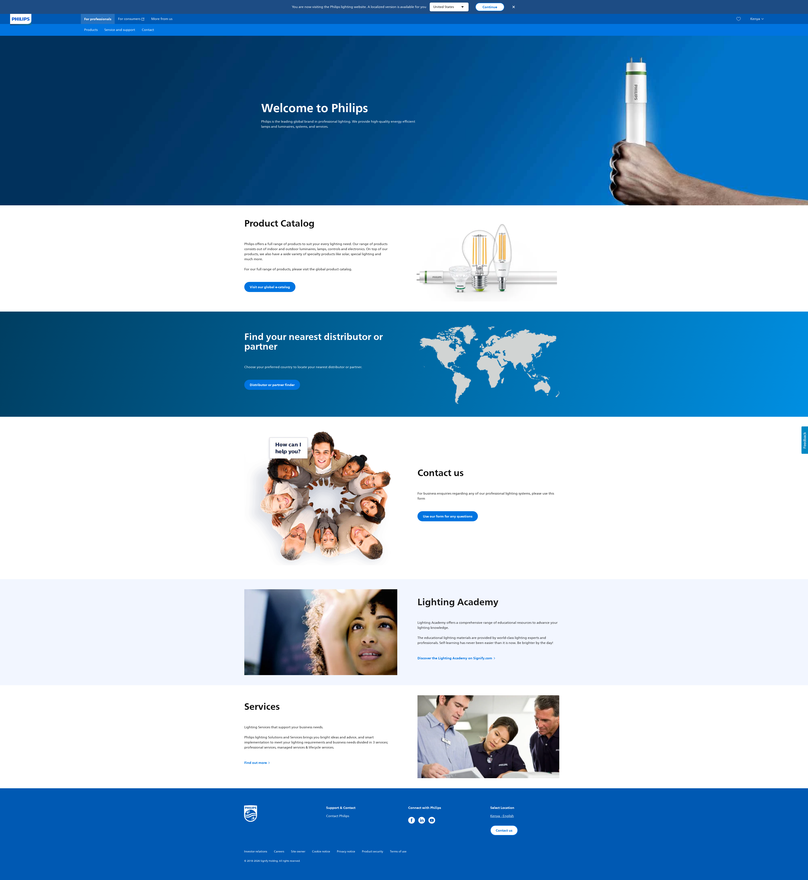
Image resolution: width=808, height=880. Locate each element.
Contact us (504, 830)
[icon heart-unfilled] (738, 19)
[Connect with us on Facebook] (411, 820)
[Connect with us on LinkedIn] (421, 820)
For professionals (97, 18)
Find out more (255, 762)
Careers (279, 851)
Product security (372, 851)
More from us (161, 18)
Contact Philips (337, 816)
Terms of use (398, 851)
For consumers (129, 18)
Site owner (298, 851)
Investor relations (255, 851)
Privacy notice (346, 851)
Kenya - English (502, 816)
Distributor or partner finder (272, 385)
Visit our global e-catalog (270, 287)
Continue (489, 7)
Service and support (119, 30)
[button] (804, 440)
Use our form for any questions (447, 516)
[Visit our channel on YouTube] (431, 820)
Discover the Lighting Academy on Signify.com (454, 658)
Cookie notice (321, 851)
